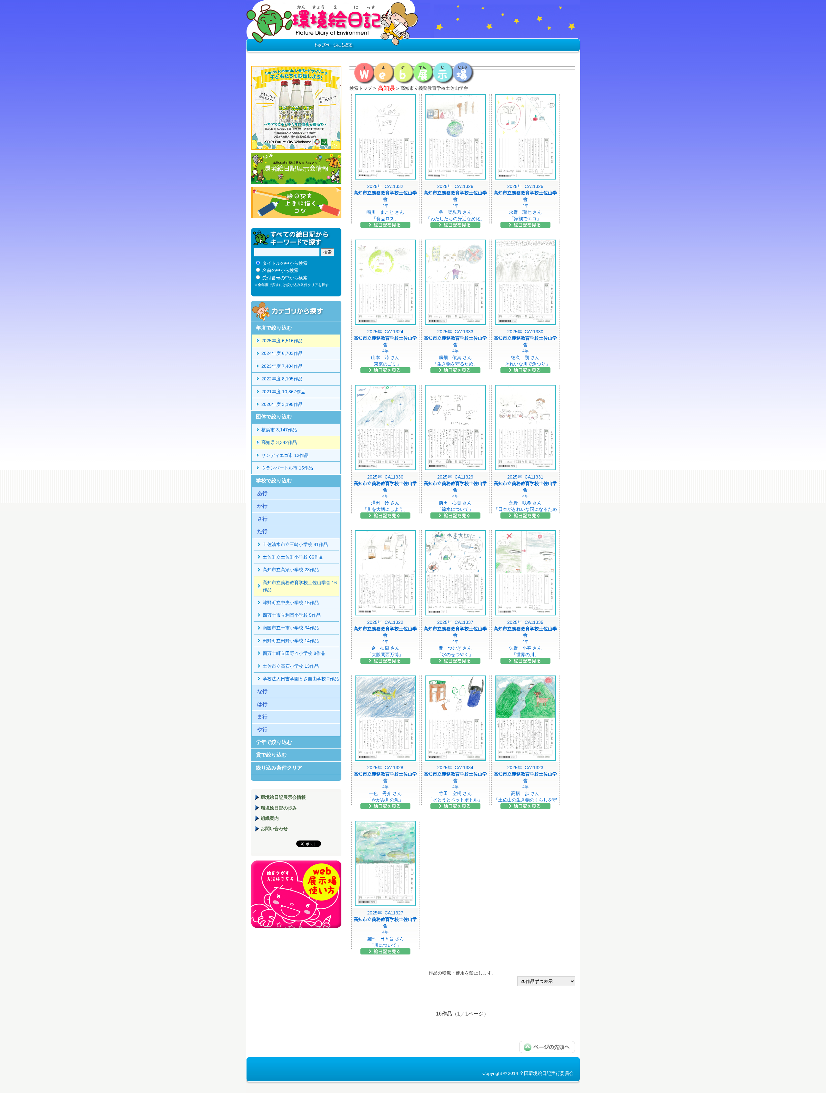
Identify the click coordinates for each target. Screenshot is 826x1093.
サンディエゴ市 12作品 (284, 455)
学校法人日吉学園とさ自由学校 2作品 (301, 678)
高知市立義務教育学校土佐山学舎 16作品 (300, 586)
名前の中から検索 (280, 270)
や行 (262, 729)
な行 (262, 691)
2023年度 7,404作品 (282, 366)
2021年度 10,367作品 (283, 391)
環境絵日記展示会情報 (296, 168)
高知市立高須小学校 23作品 (291, 569)
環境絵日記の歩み (279, 807)
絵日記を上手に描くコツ (296, 202)
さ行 (262, 518)
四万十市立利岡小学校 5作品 (292, 615)
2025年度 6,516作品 (282, 340)
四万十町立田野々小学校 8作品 (294, 653)
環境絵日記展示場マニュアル (296, 894)
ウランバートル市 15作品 (287, 467)
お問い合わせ (274, 828)
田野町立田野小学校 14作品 (291, 640)
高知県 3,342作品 (279, 442)
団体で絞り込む (274, 416)
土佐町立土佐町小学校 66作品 (293, 557)
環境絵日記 (332, 27)
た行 (262, 531)
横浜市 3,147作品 (279, 429)
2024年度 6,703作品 (282, 353)
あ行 (262, 493)
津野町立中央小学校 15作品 (291, 602)
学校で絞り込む (274, 480)
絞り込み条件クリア (279, 767)
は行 (262, 704)
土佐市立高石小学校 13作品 (291, 666)
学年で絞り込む (274, 742)
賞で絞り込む (271, 755)
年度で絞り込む (274, 328)
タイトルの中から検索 (284, 263)
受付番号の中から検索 (284, 277)
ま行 (262, 716)
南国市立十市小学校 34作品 (291, 627)
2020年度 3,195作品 (282, 404)
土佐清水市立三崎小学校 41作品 (295, 544)
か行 (262, 506)
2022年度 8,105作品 (282, 378)
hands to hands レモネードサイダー (296, 108)
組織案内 (270, 818)
